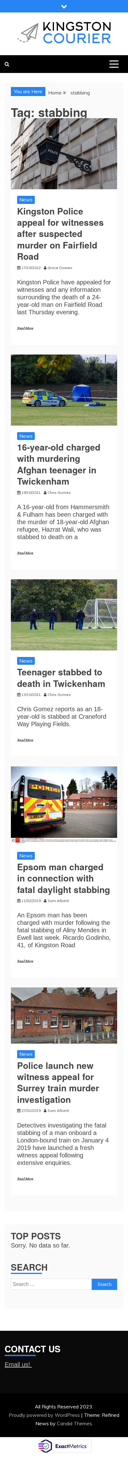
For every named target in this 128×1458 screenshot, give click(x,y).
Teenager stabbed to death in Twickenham (61, 677)
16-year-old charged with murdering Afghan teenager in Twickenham (58, 464)
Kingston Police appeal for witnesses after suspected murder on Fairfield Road (60, 234)
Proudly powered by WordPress (45, 1415)
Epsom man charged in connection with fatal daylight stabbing (63, 878)
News (26, 199)
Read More (25, 328)
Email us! (18, 1364)
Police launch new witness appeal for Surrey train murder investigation (58, 1082)
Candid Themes (74, 1423)
